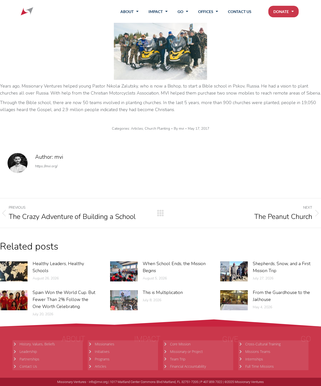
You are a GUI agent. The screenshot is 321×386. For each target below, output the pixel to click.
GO (180, 11)
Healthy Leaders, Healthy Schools (58, 267)
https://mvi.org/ (46, 166)
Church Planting (157, 128)
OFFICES (205, 11)
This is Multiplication (163, 292)
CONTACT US (239, 11)
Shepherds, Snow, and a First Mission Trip (281, 267)
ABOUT (127, 11)
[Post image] (14, 271)
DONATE (281, 11)
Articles (137, 128)
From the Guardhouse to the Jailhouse (281, 295)
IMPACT (155, 11)
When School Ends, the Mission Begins (174, 267)
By (179, 128)
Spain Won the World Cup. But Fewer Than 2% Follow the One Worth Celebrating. (64, 299)
